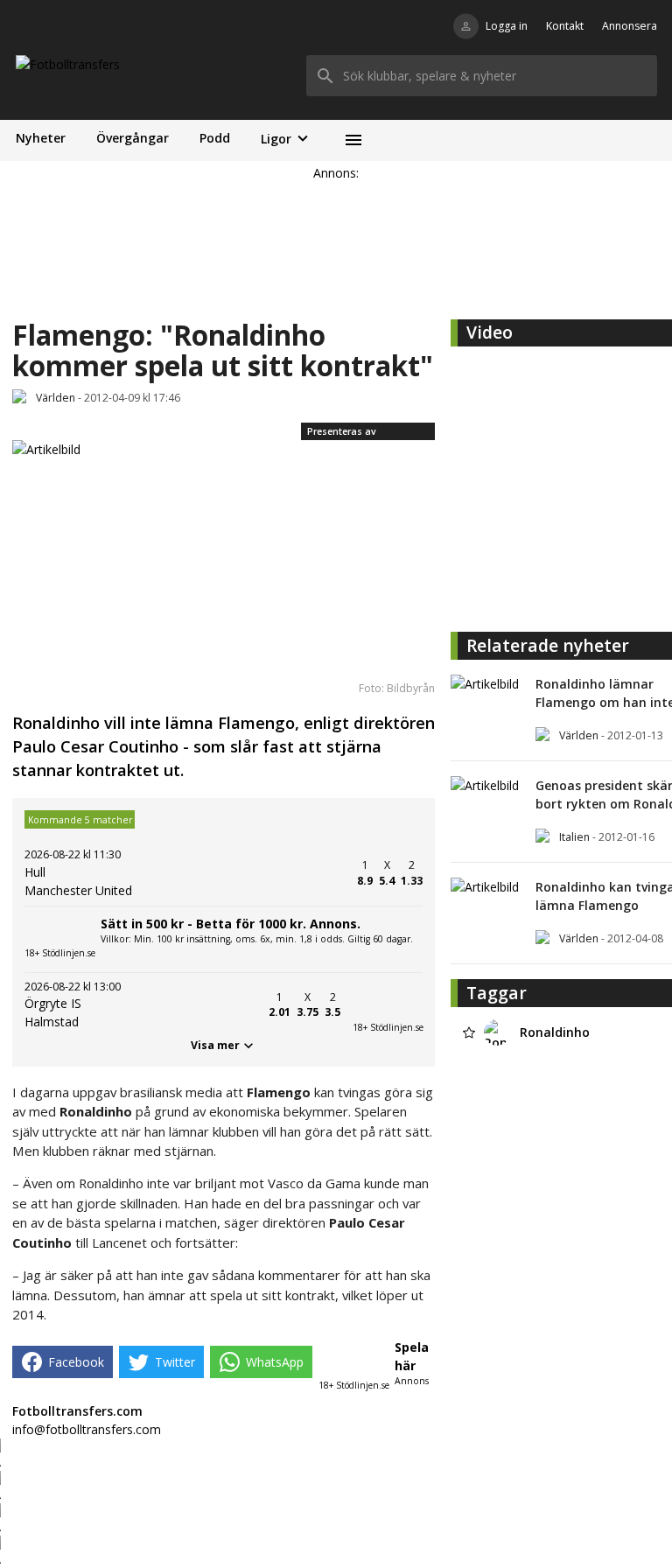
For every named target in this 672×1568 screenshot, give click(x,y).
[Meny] (353, 140)
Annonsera (629, 25)
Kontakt (565, 25)
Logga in (507, 25)
